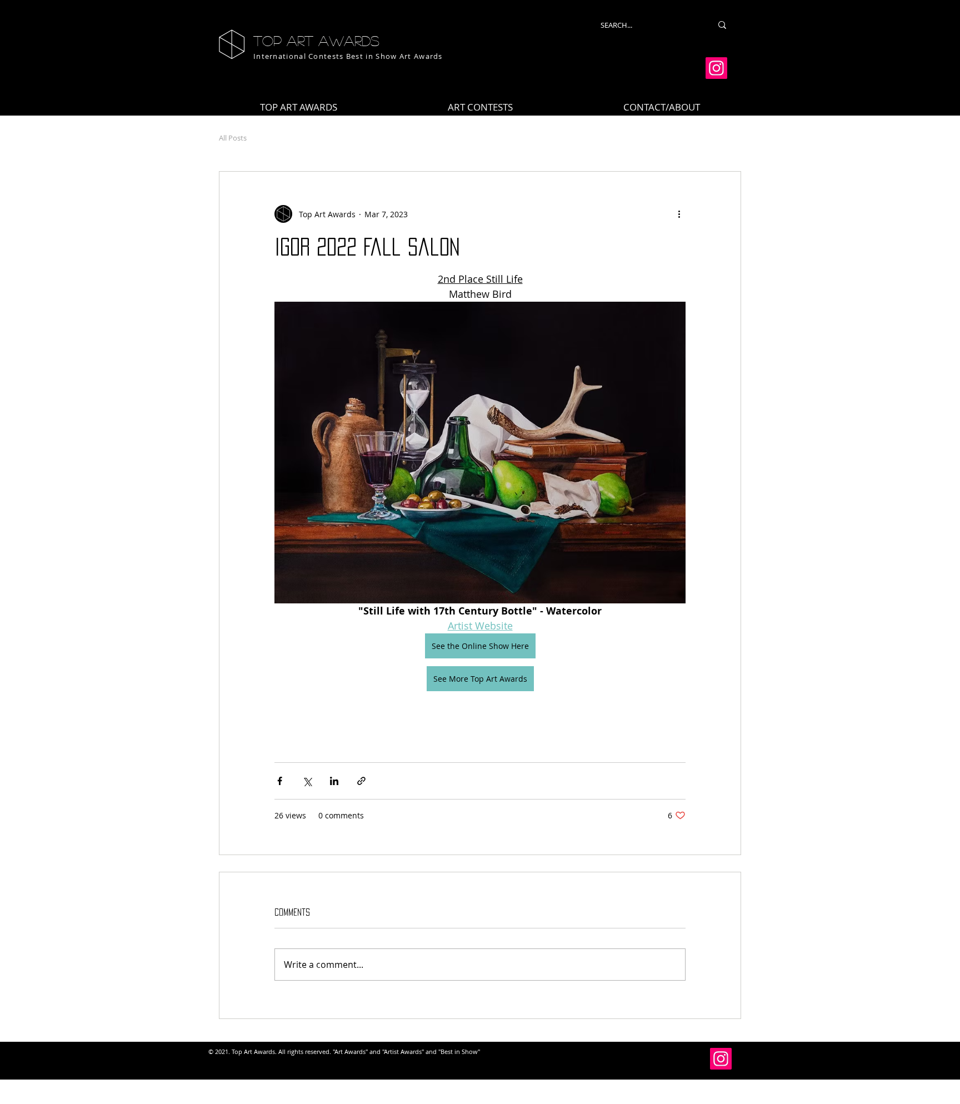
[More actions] (679, 214)
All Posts (233, 138)
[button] (480, 107)
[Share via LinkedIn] (334, 781)
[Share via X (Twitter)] (307, 781)
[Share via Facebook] (279, 781)
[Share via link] (361, 781)
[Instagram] (716, 68)
